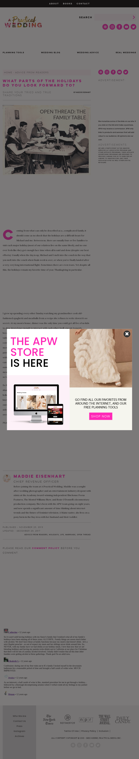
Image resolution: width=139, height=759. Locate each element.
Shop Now (100, 416)
